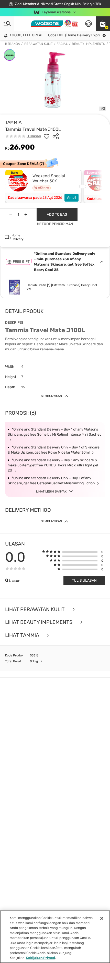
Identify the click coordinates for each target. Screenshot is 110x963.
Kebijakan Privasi (40, 958)
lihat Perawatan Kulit (35, 609)
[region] (55, 936)
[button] (103, 23)
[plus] (26, 214)
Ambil (71, 197)
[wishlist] (46, 136)
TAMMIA (13, 122)
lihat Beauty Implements (39, 622)
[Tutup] (101, 918)
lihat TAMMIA (22, 635)
